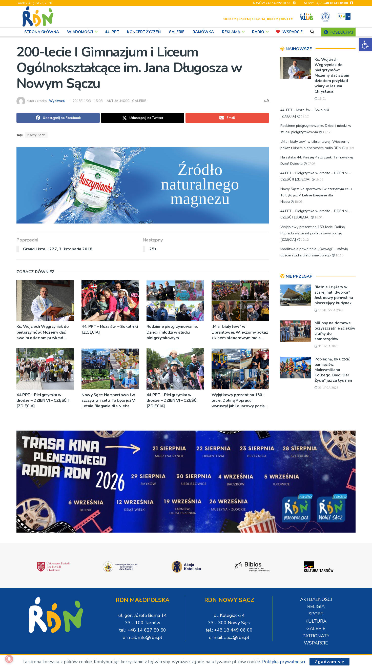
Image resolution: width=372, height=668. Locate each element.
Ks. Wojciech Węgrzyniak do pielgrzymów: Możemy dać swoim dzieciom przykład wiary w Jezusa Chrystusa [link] (42, 332)
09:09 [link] (349, 148)
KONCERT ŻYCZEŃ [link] (144, 31)
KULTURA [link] (315, 621)
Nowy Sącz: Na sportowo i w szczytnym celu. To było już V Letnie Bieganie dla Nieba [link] (108, 400)
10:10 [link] (339, 255)
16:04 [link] (318, 217)
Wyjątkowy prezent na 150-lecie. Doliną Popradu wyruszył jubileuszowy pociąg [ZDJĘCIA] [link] (239, 400)
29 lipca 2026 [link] (327, 388)
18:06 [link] (319, 179)
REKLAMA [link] (231, 31)
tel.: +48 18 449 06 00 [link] (229, 630)
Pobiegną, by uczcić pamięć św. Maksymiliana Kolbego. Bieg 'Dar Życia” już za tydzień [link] (333, 370)
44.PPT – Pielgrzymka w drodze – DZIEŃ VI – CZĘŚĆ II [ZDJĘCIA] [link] (42, 400)
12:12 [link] (304, 116)
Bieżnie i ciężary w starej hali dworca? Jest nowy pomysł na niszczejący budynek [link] (334, 295)
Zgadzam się (329, 662)
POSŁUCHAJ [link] (340, 32)
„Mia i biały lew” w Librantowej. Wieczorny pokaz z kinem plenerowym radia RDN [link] (240, 332)
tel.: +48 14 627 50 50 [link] (142, 630)
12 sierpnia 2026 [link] (330, 310)
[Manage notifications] (9, 659)
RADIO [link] (258, 31)
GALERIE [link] (176, 31)
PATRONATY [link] (315, 636)
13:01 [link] (321, 99)
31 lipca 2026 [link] (327, 346)
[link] (365, 44)
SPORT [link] (315, 614)
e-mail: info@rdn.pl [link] (142, 637)
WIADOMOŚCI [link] (80, 31)
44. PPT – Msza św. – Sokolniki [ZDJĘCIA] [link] (109, 329)
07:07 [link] (311, 164)
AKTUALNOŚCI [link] (119, 101)
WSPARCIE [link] (292, 31)
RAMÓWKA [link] (203, 31)
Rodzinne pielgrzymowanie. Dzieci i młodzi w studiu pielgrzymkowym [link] (172, 332)
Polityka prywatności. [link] (284, 662)
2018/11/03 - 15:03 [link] (88, 101)
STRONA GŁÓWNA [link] (41, 31)
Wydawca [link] (57, 101)
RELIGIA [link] (316, 606)
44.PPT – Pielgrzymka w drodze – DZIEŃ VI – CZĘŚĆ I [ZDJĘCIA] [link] (172, 400)
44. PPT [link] (112, 31)
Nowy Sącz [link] (36, 135)
